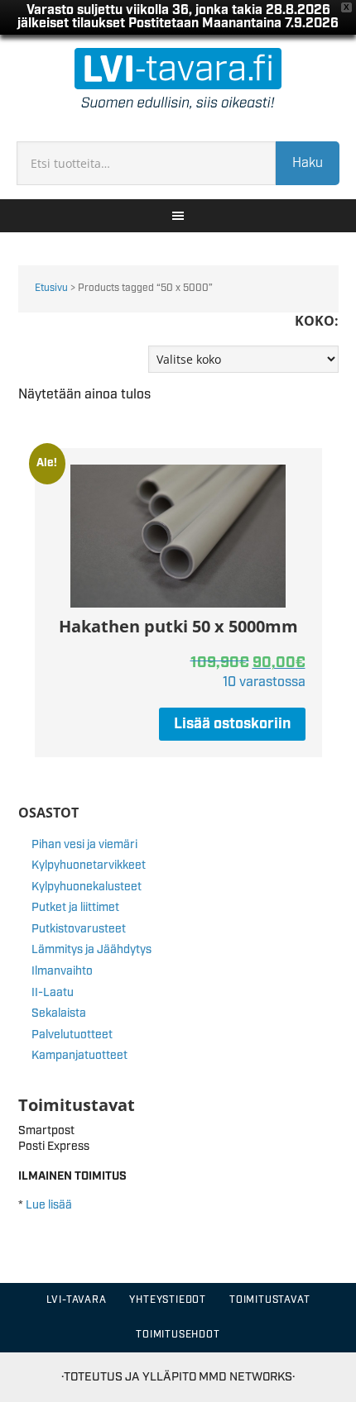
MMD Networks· (247, 1377)
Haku (307, 163)
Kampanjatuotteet (79, 1055)
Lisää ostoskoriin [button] (232, 724)
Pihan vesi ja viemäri (84, 844)
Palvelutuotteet (72, 1035)
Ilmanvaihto (62, 971)
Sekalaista (58, 1013)
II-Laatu (52, 992)
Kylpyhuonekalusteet (86, 887)
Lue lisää (49, 1205)
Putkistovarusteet (78, 929)
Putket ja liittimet (75, 907)
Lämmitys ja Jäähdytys (91, 949)
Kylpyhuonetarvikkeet (88, 865)
